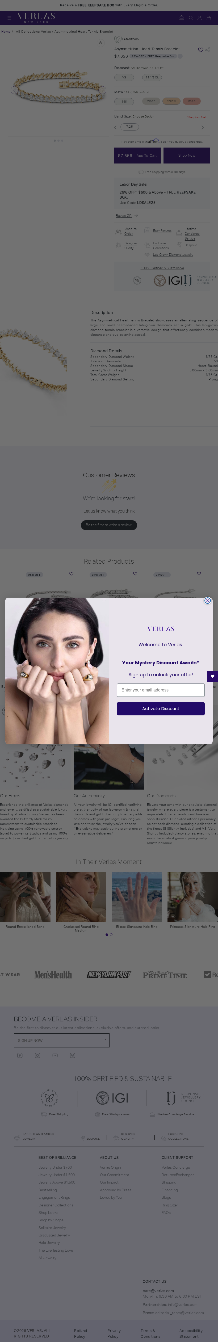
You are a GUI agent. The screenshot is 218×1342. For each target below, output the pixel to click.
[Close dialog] (208, 600)
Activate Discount (160, 709)
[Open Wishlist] (212, 676)
